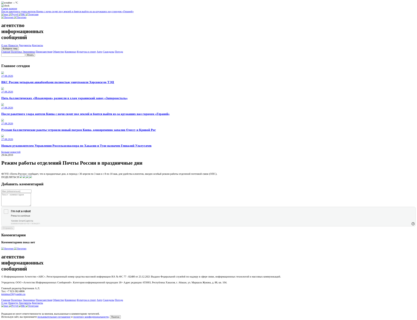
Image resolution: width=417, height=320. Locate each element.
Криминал (70, 51)
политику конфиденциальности (91, 316)
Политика (16, 51)
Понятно (115, 317)
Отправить (8, 228)
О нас (4, 45)
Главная (5, 51)
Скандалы (108, 51)
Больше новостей (11, 152)
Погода (119, 51)
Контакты (37, 45)
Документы (25, 45)
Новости (13, 45)
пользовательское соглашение (54, 316)
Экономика (28, 51)
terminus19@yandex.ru (13, 294)
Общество (58, 51)
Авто (99, 51)
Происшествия (44, 51)
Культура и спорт (86, 51)
